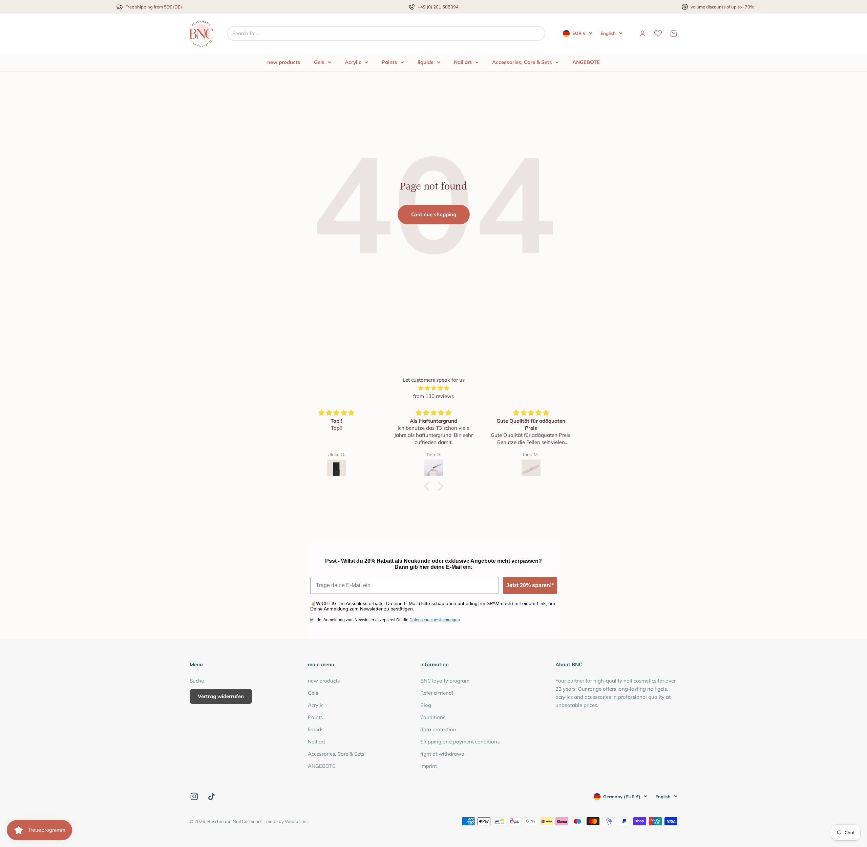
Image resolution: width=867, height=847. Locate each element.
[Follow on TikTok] (211, 796)
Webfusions (297, 821)
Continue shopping (433, 214)
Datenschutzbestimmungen (434, 620)
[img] (433, 388)
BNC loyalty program (444, 680)
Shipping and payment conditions (460, 741)
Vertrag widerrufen (221, 696)
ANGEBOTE (586, 62)
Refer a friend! (436, 693)
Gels (319, 62)
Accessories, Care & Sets (522, 62)
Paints (389, 62)
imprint (428, 766)
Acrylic (353, 62)
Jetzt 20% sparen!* (530, 585)
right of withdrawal (443, 754)
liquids (426, 62)
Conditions (432, 717)
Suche (197, 680)
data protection (438, 729)
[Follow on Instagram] (194, 796)
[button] (428, 486)
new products (283, 62)
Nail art (463, 62)
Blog (425, 705)
